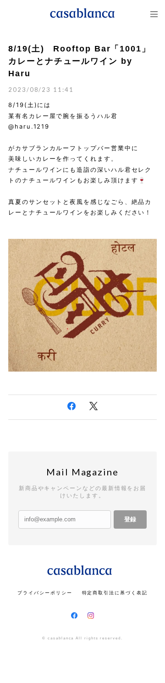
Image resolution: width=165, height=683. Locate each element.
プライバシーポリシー (44, 592)
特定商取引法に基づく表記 (115, 592)
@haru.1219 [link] (29, 126)
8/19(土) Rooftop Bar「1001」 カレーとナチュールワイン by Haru (79, 61)
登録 (130, 519)
